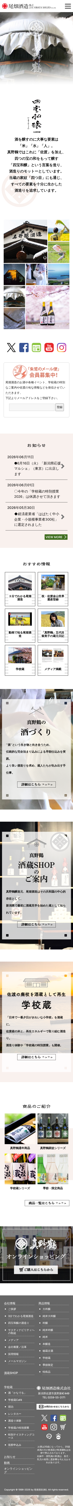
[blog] (36, 347)
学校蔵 (46, 1357)
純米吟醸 (48, 1330)
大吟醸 (46, 1309)
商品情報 (44, 1303)
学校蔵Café (15, 1399)
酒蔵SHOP (11, 1373)
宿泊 (10, 1406)
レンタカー (14, 1413)
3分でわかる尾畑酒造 (20, 1316)
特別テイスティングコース (21, 1436)
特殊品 (46, 1371)
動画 (7, 1462)
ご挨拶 (12, 1309)
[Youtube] (49, 347)
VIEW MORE (54, 537)
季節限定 (48, 1364)
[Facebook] (24, 347)
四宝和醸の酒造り (18, 1322)
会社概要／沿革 (17, 1346)
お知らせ (9, 1456)
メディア (13, 1340)
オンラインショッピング (18, 1470)
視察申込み (14, 1444)
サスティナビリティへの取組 (21, 1331)
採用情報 (13, 1354)
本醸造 (46, 1343)
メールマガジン (17, 1361)
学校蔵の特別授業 (18, 1427)
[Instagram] (61, 347)
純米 (45, 1336)
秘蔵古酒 (48, 1350)
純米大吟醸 (49, 1316)
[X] (11, 347)
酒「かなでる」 (17, 1392)
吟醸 (45, 1322)
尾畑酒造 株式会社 (29, 6)
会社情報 (9, 1303)
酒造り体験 (14, 1420)
